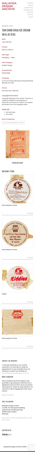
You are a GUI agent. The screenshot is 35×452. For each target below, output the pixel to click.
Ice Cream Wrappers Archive (13, 123)
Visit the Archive (30, 13)
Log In (30, 17)
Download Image (17, 163)
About (30, 5)
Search (30, 3)
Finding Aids (28, 10)
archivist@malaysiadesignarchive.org (15, 373)
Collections (28, 8)
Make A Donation (8, 395)
